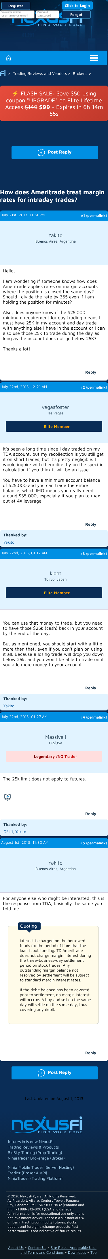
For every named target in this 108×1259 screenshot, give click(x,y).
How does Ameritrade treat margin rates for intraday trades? (52, 195)
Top (93, 1252)
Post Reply (42, 151)
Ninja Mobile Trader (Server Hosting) (41, 1167)
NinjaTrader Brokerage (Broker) (36, 1157)
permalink (96, 215)
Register (15, 5)
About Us (16, 1247)
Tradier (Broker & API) (27, 1172)
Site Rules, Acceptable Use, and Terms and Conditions (58, 1250)
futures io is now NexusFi (30, 1141)
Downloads (77, 1252)
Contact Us (37, 1247)
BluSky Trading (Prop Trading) (35, 1152)
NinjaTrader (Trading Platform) (36, 1178)
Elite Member (57, 426)
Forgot (76, 14)
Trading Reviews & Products (33, 1146)
